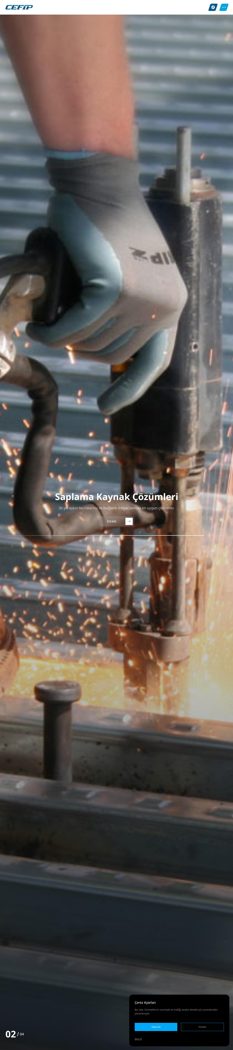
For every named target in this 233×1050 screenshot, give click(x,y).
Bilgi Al (138, 1039)
